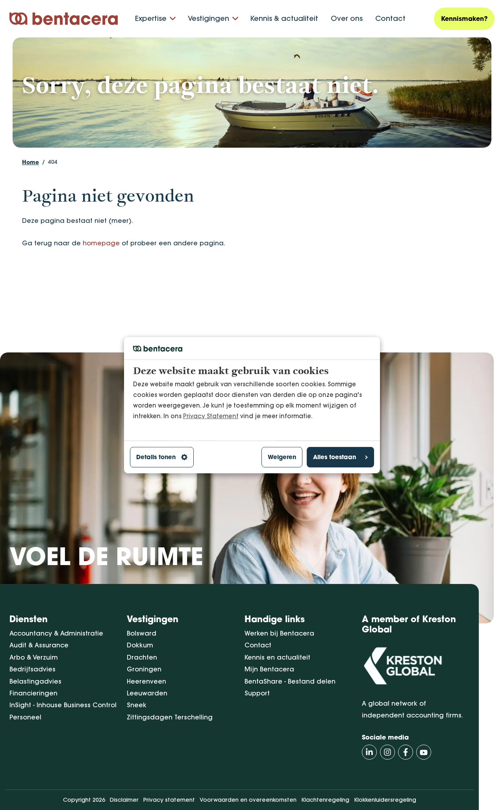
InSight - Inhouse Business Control (63, 705)
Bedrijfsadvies (32, 669)
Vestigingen (208, 18)
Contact (390, 18)
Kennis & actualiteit (284, 18)
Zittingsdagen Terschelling (170, 717)
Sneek (136, 705)
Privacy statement (169, 799)
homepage (101, 243)
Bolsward (141, 633)
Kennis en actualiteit (277, 657)
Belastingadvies (35, 681)
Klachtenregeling (325, 799)
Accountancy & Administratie (56, 633)
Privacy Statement (211, 415)
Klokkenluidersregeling (385, 799)
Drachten (142, 657)
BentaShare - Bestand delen (290, 681)
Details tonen (156, 457)
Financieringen (33, 693)
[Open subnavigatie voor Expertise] (172, 18)
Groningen (144, 669)
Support (257, 693)
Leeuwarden (147, 693)
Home (30, 162)
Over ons (347, 18)
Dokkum (140, 645)
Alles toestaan (334, 457)
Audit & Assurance (39, 645)
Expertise (151, 18)
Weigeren (282, 457)
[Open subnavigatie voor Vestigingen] (235, 18)
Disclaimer (124, 799)
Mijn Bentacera (269, 669)
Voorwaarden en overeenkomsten (248, 799)
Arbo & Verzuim (33, 657)
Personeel (25, 717)
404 (52, 161)
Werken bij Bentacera (279, 633)
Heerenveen (146, 681)
